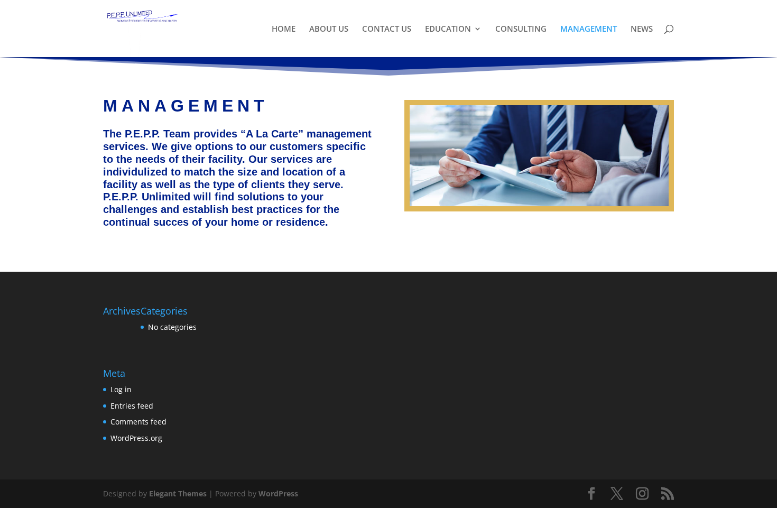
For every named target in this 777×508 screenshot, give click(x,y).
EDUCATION (448, 29)
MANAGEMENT (588, 29)
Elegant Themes (178, 493)
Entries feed (131, 406)
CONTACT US (386, 29)
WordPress (278, 493)
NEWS (642, 29)
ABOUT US (328, 29)
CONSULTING (521, 29)
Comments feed (138, 422)
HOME (283, 29)
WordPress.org (136, 438)
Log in (121, 389)
